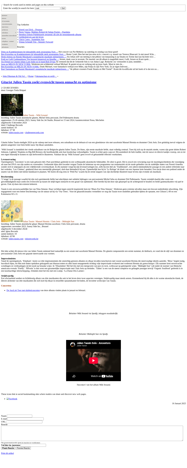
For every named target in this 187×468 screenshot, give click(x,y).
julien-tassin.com (16, 132)
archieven (5, 30)
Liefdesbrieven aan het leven (31, 37)
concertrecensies (7, 24)
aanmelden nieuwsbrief (9, 35)
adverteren (5, 47)
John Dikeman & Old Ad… (15, 76)
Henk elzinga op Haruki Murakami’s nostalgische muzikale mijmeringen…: (33, 57)
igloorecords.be (31, 239)
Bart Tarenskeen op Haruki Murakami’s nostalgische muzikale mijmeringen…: (35, 69)
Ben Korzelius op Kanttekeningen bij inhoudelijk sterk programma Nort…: (33, 54)
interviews (5, 27)
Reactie (4, 424)
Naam (3, 416)
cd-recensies (5, 21)
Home (31, 76)
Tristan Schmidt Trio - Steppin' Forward (36, 42)
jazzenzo (4, 15)
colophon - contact (8, 41)
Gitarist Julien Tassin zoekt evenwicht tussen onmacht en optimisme (49, 82)
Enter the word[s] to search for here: (18, 8)
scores (4, 38)
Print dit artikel (7, 453)
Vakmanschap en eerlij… (46, 76)
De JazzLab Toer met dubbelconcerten (23, 290)
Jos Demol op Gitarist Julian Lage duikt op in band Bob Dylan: (28, 62)
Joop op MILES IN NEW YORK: (16, 64)
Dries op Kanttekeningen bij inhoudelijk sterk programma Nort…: (29, 52)
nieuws (4, 18)
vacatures (5, 44)
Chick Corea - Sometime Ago (31, 39)
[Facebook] (12, 399)
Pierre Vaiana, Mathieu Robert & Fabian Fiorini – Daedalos (44, 32)
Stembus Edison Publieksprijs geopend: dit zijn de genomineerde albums (50, 34)
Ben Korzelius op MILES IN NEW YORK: (20, 66)
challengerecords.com (34, 132)
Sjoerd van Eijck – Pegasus (30, 29)
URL (3, 422)
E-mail (4, 419)
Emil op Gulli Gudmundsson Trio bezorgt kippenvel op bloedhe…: (30, 59)
